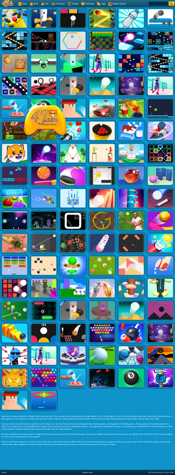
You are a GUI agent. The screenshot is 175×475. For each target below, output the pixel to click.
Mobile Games (119, 4)
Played (75, 4)
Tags (103, 4)
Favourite (89, 4)
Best (36, 4)
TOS (149, 472)
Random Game (87, 472)
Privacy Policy (157, 472)
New (25, 4)
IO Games (60, 4)
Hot (46, 4)
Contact (4, 472)
